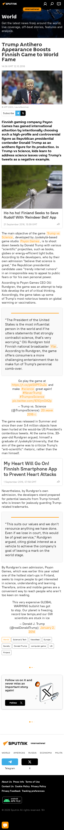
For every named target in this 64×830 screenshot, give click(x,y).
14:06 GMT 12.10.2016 (13, 66)
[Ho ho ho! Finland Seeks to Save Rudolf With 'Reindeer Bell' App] (32, 187)
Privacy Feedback (11, 790)
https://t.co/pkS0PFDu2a (29, 385)
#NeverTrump (32, 393)
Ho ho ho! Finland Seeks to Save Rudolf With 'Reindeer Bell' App (31, 215)
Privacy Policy (38, 786)
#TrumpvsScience (32, 397)
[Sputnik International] (10, 5)
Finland (6, 652)
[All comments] (5, 825)
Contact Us (8, 786)
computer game (38, 646)
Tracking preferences (33, 790)
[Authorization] (45, 3)
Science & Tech (19, 639)
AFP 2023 (8, 107)
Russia (32, 752)
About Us (7, 781)
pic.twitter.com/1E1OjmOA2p (32, 401)
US (51, 646)
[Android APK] (12, 800)
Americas (19, 752)
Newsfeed (35, 639)
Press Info (18, 781)
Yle (53, 346)
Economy (46, 752)
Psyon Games (29, 241)
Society (6, 646)
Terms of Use (32, 781)
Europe (47, 639)
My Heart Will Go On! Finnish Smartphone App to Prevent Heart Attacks (30, 469)
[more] (58, 224)
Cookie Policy (22, 786)
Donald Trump (20, 646)
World (6, 639)
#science (28, 389)
